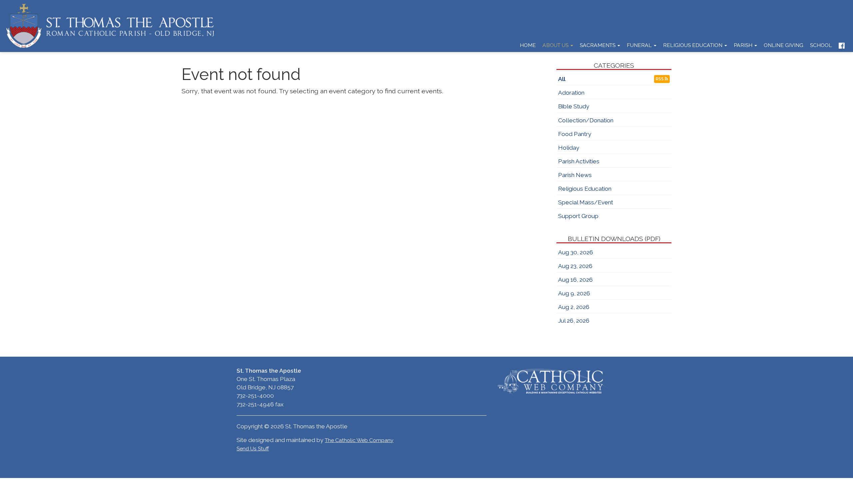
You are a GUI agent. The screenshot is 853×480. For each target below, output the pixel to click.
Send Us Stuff (253, 448)
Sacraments (598, 45)
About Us (556, 45)
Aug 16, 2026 (575, 279)
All (561, 79)
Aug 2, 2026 (573, 307)
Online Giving (783, 45)
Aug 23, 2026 (575, 266)
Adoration (571, 92)
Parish (744, 45)
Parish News (575, 175)
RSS (660, 78)
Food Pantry (574, 134)
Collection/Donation (585, 120)
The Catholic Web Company (359, 440)
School (821, 45)
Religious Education (693, 45)
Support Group (578, 216)
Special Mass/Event (585, 202)
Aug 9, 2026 (574, 293)
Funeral (640, 45)
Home (528, 45)
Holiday (568, 147)
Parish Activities (578, 161)
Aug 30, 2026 (575, 252)
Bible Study (573, 106)
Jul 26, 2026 (573, 320)
